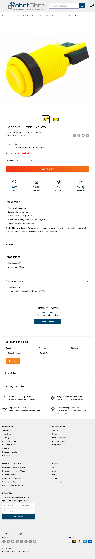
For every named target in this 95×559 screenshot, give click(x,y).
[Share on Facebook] (74, 135)
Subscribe (18, 517)
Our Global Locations (9, 534)
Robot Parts (21, 16)
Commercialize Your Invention (13, 485)
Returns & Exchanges (10, 441)
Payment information (10, 452)
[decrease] (17, 160)
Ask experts (58, 190)
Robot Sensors (32, 16)
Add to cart (47, 169)
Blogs (54, 471)
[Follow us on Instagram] (12, 541)
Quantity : (10, 160)
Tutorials (55, 478)
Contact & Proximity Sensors (50, 16)
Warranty (5, 448)
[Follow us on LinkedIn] (30, 541)
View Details (36, 190)
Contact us (6, 456)
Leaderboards (57, 482)
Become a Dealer (9, 475)
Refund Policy (10, 373)
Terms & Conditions (59, 438)
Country (9, 348)
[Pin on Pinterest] (78, 135)
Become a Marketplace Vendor (14, 471)
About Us (55, 430)
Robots (11, 16)
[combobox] (64, 6)
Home (4, 16)
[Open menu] (3, 6)
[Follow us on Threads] (34, 541)
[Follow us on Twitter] (8, 541)
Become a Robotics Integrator (13, 467)
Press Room (56, 445)
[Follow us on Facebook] (4, 541)
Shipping (5, 438)
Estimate (12, 361)
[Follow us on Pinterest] (17, 541)
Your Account (7, 430)
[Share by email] (87, 135)
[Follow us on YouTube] (21, 541)
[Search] (82, 5)
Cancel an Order (8, 445)
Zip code (74, 348)
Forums (54, 467)
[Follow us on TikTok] (26, 541)
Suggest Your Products (11, 478)
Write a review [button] (47, 321)
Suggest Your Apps (9, 482)
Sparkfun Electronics (15, 133)
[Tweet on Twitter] (83, 135)
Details (14, 190)
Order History (7, 434)
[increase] (31, 160)
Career (54, 434)
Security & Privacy (59, 441)
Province (42, 348)
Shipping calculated (32, 147)
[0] (90, 6)
